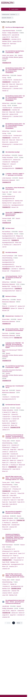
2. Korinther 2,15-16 (16, 39)
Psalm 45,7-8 (20, 502)
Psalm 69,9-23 (13, 504)
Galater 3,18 (5, 520)
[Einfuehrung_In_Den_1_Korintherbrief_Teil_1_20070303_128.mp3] (3, 387)
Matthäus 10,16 (6, 588)
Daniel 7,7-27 (21, 553)
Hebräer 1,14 (20, 456)
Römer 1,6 (4, 467)
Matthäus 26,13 (6, 564)
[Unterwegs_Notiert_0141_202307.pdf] (3, 436)
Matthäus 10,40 (13, 595)
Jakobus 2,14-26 (13, 86)
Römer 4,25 (12, 84)
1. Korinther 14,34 (6, 489)
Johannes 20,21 (6, 590)
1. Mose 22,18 (20, 493)
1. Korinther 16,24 (14, 397)
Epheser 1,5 (20, 460)
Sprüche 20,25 (6, 423)
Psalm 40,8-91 (12, 502)
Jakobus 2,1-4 (5, 429)
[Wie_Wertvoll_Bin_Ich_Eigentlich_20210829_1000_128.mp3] (3, 512)
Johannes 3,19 (6, 568)
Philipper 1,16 (5, 493)
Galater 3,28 (5, 460)
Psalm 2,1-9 (13, 500)
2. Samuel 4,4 (5, 427)
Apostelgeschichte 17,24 (17, 564)
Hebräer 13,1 (13, 584)
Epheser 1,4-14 (6, 445)
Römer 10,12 (18, 242)
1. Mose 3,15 (13, 493)
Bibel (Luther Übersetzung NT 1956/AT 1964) (12, 350)
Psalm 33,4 (5, 421)
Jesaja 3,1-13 (20, 557)
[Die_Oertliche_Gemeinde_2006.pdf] (3, 252)
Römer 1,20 (5, 566)
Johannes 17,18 (15, 590)
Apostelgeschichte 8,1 (7, 260)
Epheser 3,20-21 (17, 203)
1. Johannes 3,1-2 (6, 529)
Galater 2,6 (14, 412)
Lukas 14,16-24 (16, 469)
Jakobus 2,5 (5, 456)
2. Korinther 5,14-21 (17, 88)
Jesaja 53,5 (13, 615)
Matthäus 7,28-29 (6, 41)
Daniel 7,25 (16, 551)
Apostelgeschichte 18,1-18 (9, 399)
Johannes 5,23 (16, 159)
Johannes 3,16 (13, 527)
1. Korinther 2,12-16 (7, 166)
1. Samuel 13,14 (6, 414)
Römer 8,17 (15, 458)
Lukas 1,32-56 (5, 610)
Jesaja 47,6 (20, 449)
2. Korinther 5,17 (12, 306)
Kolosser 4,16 (5, 271)
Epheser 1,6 (21, 308)
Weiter (18, 623)
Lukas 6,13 (15, 593)
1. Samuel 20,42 (6, 418)
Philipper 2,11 (14, 447)
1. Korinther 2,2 (15, 491)
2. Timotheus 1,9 (13, 464)
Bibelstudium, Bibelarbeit (8, 180)
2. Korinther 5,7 (21, 615)
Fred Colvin (5, 333)
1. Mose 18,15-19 (16, 497)
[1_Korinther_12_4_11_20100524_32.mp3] (3, 152)
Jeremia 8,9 (15, 522)
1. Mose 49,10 (12, 495)
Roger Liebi (5, 192)
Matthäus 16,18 (19, 200)
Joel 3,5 (4, 247)
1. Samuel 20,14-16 (16, 416)
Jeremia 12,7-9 (13, 451)
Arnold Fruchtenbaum (7, 255)
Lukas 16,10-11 (12, 421)
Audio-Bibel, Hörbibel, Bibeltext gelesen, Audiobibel (12, 58)
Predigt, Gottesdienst (13, 32)
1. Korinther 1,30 (15, 82)
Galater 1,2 (22, 268)
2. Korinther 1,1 (14, 268)
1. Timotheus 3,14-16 (7, 337)
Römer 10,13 (14, 425)
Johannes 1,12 (20, 238)
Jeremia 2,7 (5, 451)
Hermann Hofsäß (6, 218)
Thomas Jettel (6, 440)
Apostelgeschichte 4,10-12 (9, 238)
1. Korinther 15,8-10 (7, 79)
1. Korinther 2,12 (6, 161)
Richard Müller (6, 319)
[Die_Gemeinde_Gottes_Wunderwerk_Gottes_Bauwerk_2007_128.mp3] (3, 188)
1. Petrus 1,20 (5, 449)
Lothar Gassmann (6, 178)
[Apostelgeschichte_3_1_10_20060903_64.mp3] (3, 228)
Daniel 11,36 (5, 553)
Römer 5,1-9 (19, 84)
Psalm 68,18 (5, 504)
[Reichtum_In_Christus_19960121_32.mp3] (3, 296)
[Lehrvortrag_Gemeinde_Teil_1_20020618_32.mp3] (3, 278)
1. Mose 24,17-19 (6, 497)
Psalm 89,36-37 (6, 506)
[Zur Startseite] (7, 2)
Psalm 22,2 (5, 502)
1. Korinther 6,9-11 (17, 79)
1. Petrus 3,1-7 (5, 486)
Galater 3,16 (5, 495)
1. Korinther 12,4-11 (7, 159)
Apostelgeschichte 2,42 (17, 586)
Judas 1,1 (19, 467)
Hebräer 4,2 (5, 90)
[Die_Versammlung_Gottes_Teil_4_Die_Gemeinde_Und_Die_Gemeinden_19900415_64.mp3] (3, 330)
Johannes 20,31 (6, 240)
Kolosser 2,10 (5, 310)
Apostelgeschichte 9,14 (8, 168)
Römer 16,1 (18, 266)
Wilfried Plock (5, 75)
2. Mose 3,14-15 (17, 244)
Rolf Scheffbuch (6, 155)
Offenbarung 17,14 (6, 469)
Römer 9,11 (5, 471)
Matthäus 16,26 (6, 524)
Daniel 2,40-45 (13, 553)
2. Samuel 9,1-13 (6, 412)
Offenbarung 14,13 (6, 88)
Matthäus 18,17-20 (7, 203)
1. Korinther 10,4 (6, 205)
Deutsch (4, 32)
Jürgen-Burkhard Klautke (8, 30)
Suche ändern (14, 9)
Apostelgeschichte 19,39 (8, 196)
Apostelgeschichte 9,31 (17, 205)
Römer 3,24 (5, 84)
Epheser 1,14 (14, 308)
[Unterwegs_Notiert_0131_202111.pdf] (3, 478)
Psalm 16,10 (20, 500)
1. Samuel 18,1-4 (6, 416)
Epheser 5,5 (13, 456)
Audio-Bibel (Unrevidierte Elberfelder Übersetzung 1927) (11, 370)
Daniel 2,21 (21, 612)
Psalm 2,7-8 (5, 462)
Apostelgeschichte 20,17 (8, 266)
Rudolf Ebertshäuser (7, 544)
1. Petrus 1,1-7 (5, 584)
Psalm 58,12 (13, 43)
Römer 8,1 (4, 306)
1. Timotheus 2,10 (16, 489)
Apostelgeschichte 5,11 (8, 200)
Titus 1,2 (19, 462)
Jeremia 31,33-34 (16, 41)
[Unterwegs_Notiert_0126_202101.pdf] (3, 575)
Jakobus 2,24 (21, 306)
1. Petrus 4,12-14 (6, 45)
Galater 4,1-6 (13, 460)
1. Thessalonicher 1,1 (15, 271)
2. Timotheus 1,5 (6, 522)
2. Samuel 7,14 (5, 500)
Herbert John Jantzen (8, 55)
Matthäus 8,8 (14, 161)
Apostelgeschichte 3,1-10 (8, 236)
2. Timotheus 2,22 (7, 244)
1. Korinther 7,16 (14, 486)
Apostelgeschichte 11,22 (8, 262)
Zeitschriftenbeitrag (7, 258)
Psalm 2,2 (15, 555)
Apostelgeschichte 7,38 (8, 198)
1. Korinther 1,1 (5, 397)
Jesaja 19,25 (13, 449)
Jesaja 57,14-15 (6, 37)
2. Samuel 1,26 (15, 418)
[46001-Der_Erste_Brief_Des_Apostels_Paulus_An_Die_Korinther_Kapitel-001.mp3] (3, 52)
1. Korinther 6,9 (14, 454)
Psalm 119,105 (5, 562)
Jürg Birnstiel (5, 408)
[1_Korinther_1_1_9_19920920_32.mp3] (3, 316)
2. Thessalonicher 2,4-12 (8, 549)
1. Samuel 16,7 (14, 414)
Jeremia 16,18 (5, 454)
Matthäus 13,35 (14, 562)
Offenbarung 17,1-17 (7, 555)
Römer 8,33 (5, 86)
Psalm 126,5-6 (14, 37)
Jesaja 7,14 (13, 610)
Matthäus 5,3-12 (6, 35)
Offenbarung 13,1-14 (7, 551)
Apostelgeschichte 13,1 (8, 264)
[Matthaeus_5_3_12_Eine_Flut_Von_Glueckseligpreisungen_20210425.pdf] (3, 27)
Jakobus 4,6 (14, 612)
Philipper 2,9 (5, 164)
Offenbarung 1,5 (6, 447)
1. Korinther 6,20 (15, 524)
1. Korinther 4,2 (6, 586)
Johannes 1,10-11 (13, 566)
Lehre (19, 192)
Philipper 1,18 (5, 43)
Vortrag (4, 77)
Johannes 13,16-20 (7, 593)
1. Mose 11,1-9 (5, 557)
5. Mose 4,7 (13, 164)
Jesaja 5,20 (13, 557)
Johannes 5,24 (6, 425)
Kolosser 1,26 (14, 207)
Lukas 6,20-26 (15, 35)
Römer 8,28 (5, 464)
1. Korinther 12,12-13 (16, 286)
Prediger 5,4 (14, 423)
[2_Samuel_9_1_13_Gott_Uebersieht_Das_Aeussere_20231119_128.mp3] (3, 405)
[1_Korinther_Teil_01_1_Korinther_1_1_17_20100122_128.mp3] (3, 174)
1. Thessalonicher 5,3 (18, 560)
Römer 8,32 (5, 527)
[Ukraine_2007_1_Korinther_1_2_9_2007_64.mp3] (3, 214)
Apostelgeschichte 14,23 (8, 290)
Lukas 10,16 (5, 595)
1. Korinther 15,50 (6, 458)
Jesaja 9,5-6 (5, 615)
